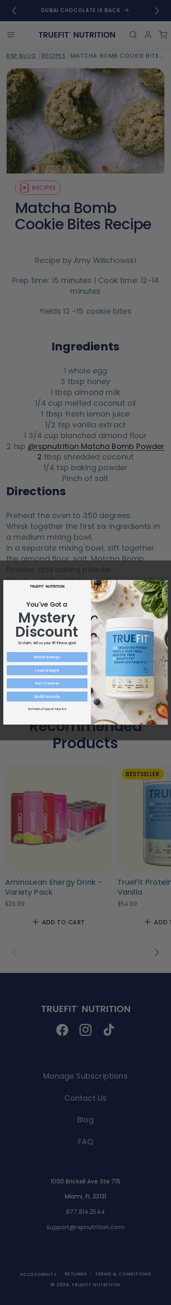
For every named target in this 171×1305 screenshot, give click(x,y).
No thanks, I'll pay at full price (47, 709)
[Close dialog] (163, 584)
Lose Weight (47, 670)
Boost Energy (47, 657)
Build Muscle (47, 697)
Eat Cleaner (47, 683)
